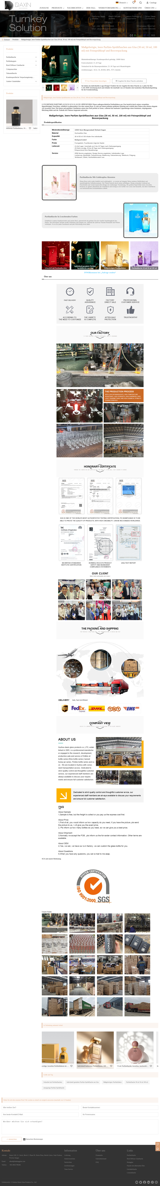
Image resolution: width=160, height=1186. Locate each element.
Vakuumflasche (11, 73)
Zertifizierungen (69, 1166)
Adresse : (4, 1155)
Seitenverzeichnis (69, 1159)
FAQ (97, 1162)
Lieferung (67, 1155)
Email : (4, 1161)
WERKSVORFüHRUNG (109, 8)
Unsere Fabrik (47, 912)
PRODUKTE (57, 8)
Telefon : (4, 1165)
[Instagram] (156, 1182)
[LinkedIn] (148, 1182)
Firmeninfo (99, 1155)
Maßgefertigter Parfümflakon (112, 1082)
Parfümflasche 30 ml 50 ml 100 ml (137, 1082)
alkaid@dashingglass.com (17, 1161)
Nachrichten (68, 1162)
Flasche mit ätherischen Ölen (136, 1166)
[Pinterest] (152, 1182)
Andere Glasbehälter (13, 81)
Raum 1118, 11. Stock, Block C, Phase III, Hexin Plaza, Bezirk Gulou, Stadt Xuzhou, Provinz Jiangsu (35, 1156)
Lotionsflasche (131, 1173)
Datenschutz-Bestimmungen (34, 1139)
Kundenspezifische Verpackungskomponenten (21, 77)
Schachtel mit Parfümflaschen (53, 1082)
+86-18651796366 (15, 1165)
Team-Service (68, 1169)
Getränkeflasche (132, 1169)
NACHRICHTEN (74, 8)
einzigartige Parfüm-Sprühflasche (54, 1088)
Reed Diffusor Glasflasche (15, 65)
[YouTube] (136, 1182)
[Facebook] (144, 1182)
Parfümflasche (11, 57)
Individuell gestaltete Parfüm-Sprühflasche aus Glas (83, 1082)
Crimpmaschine (11, 69)
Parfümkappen (11, 61)
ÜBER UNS (149, 8)
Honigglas (130, 1162)
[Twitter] (140, 1182)
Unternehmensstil (101, 1159)
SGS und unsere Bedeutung (51, 859)
